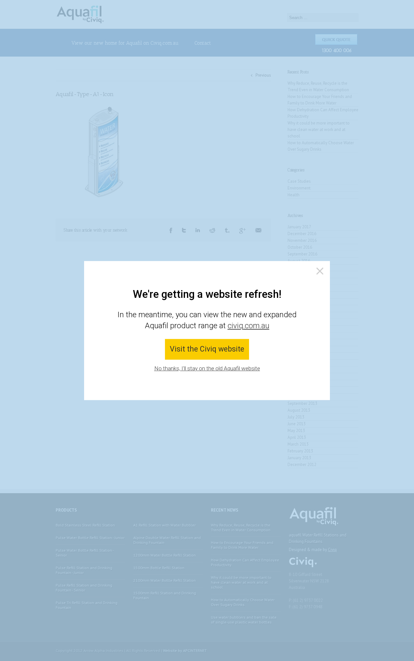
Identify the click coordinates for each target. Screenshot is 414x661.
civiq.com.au (248, 325)
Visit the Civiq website (207, 349)
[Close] (319, 271)
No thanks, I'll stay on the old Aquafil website (207, 368)
